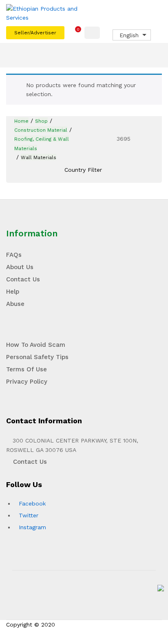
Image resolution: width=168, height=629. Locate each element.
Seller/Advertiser (35, 33)
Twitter (28, 515)
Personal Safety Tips (37, 357)
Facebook (32, 503)
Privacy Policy (26, 381)
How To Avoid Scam (35, 344)
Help (12, 291)
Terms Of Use (26, 369)
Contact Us (23, 279)
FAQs (14, 254)
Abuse (15, 304)
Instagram (32, 527)
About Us (19, 267)
